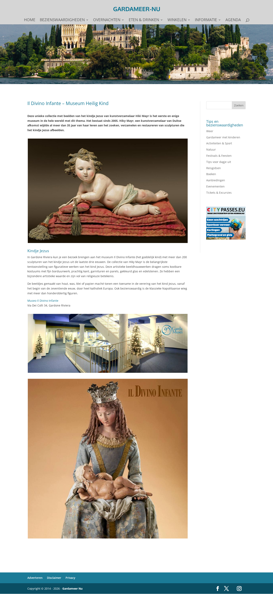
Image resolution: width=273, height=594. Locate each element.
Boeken (211, 174)
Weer (209, 131)
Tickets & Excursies (219, 192)
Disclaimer (54, 578)
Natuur (211, 149)
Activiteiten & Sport (219, 143)
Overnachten (106, 20)
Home (29, 20)
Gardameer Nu (72, 588)
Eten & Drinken (144, 20)
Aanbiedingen (215, 180)
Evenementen (215, 186)
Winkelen (176, 20)
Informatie (206, 20)
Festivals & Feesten (219, 156)
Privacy (70, 578)
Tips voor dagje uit (218, 162)
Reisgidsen (213, 168)
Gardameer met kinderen (223, 137)
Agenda (233, 20)
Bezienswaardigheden (62, 20)
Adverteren (35, 578)
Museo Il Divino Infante (42, 300)
